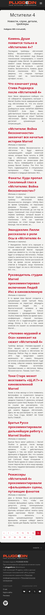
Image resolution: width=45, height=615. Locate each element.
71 (18, 533)
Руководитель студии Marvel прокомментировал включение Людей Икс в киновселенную (25, 283)
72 (23, 533)
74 (33, 533)
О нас (5, 589)
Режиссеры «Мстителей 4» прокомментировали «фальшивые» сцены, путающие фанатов (25, 482)
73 (28, 533)
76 (4, 537)
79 (20, 537)
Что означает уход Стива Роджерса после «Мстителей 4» (24, 88)
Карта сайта (7, 592)
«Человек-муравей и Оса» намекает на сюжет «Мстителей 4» (25, 337)
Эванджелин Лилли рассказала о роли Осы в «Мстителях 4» (24, 234)
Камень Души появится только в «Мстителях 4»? (22, 43)
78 (15, 537)
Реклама (6, 595)
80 (25, 537)
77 (9, 537)
